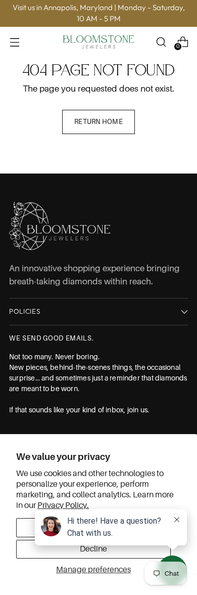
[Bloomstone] (98, 42)
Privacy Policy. (63, 505)
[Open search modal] (161, 41)
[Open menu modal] (14, 41)
